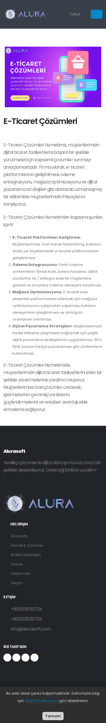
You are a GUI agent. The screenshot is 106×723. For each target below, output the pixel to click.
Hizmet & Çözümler (27, 545)
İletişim (17, 583)
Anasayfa (19, 536)
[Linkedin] (7, 658)
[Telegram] (25, 658)
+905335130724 (26, 609)
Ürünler (17, 564)
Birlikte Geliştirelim (26, 555)
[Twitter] (34, 658)
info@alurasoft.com (31, 629)
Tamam (53, 716)
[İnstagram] (16, 658)
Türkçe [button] (75, 14)
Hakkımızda (21, 573)
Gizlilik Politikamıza (42, 700)
